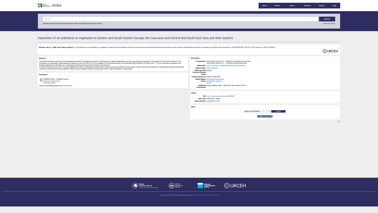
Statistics (307, 6)
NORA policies (67, 86)
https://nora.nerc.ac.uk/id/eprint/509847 (221, 96)
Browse (277, 6)
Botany (209, 83)
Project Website (212, 68)
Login (334, 6)
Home (265, 6)
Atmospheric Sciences (214, 81)
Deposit (321, 6)
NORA (56, 6)
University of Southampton (211, 195)
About (292, 6)
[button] (339, 121)
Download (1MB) (49, 83)
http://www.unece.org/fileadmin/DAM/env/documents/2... (227, 66)
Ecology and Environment (215, 79)
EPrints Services (196, 195)
